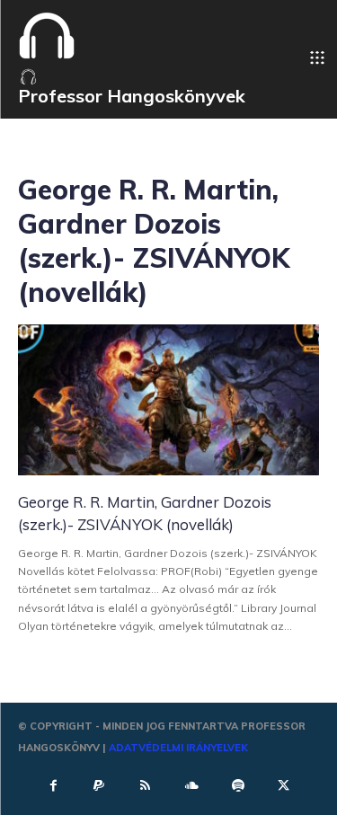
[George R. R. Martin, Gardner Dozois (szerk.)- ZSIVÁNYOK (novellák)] (168, 399)
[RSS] (145, 784)
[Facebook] (53, 784)
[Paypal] (99, 784)
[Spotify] (237, 784)
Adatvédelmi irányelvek (178, 747)
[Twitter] (284, 784)
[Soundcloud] (191, 784)
